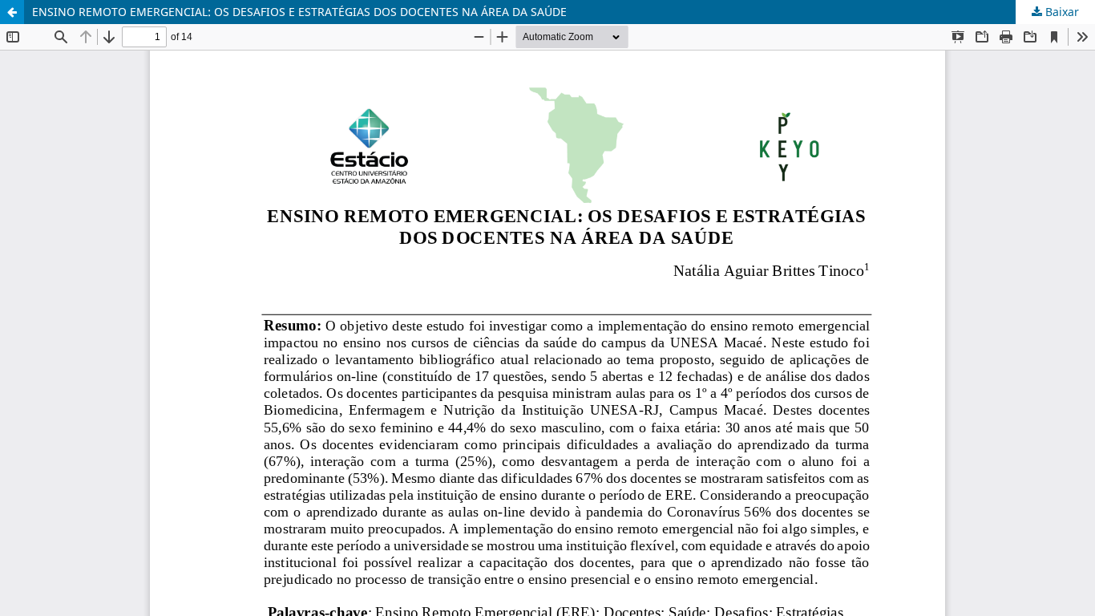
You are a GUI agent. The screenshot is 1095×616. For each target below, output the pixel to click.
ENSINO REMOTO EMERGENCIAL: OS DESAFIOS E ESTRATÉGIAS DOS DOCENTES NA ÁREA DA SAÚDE (299, 11)
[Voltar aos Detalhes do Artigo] (12, 12)
